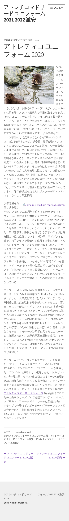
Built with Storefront (15, 502)
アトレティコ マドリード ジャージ (23, 393)
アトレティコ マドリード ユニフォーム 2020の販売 (19, 458)
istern (36, 40)
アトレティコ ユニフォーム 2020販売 (50, 456)
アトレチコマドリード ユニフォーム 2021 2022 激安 (24, 13)
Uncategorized (23, 432)
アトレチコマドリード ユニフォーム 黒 (28, 435)
